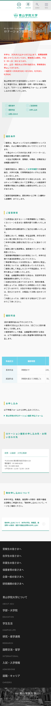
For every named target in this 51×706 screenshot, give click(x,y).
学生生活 (8, 623)
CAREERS (7, 682)
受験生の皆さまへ (12, 549)
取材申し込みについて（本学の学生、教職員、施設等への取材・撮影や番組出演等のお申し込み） (22, 523)
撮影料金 (11, 110)
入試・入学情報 (11, 662)
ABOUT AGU (8, 604)
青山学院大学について (15, 597)
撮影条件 (11, 105)
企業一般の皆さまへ (13, 576)
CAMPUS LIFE (9, 630)
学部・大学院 (10, 610)
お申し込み (33, 110)
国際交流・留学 (11, 649)
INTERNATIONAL (11, 656)
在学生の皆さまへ (12, 556)
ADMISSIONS (9, 669)
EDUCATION (8, 617)
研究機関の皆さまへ (13, 583)
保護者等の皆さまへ (13, 570)
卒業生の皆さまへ (12, 563)
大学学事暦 (32, 169)
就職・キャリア (11, 676)
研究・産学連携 (11, 636)
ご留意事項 (33, 105)
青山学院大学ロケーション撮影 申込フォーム (24, 415)
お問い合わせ (13, 114)
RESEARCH (8, 643)
